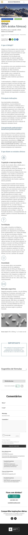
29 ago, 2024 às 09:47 (5, 472)
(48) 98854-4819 (14, 500)
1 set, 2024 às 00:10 (5, 452)
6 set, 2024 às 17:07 (7, 462)
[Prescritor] (2, 1)
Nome (4, 403)
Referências (9, 381)
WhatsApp (4, 413)
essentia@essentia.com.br (14, 502)
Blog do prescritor (14, 2)
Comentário (5, 419)
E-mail (4, 408)
